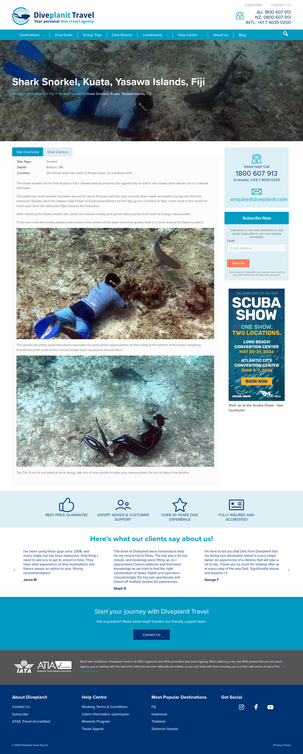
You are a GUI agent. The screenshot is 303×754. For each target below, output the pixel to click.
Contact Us (281, 5)
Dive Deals (64, 35)
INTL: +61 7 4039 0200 (268, 22)
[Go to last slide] (14, 570)
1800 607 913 (256, 173)
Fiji (52, 93)
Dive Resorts (122, 35)
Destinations (29, 35)
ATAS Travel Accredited (31, 721)
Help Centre (187, 35)
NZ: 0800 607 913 (273, 17)
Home (17, 93)
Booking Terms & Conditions (104, 706)
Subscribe (253, 5)
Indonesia (159, 714)
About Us (220, 35)
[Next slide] (288, 570)
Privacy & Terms (282, 745)
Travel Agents (93, 728)
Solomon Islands (165, 728)
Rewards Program (96, 721)
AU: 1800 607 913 (274, 12)
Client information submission (105, 714)
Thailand (158, 721)
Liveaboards (152, 35)
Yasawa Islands (70, 93)
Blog (242, 35)
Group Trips (92, 35)
